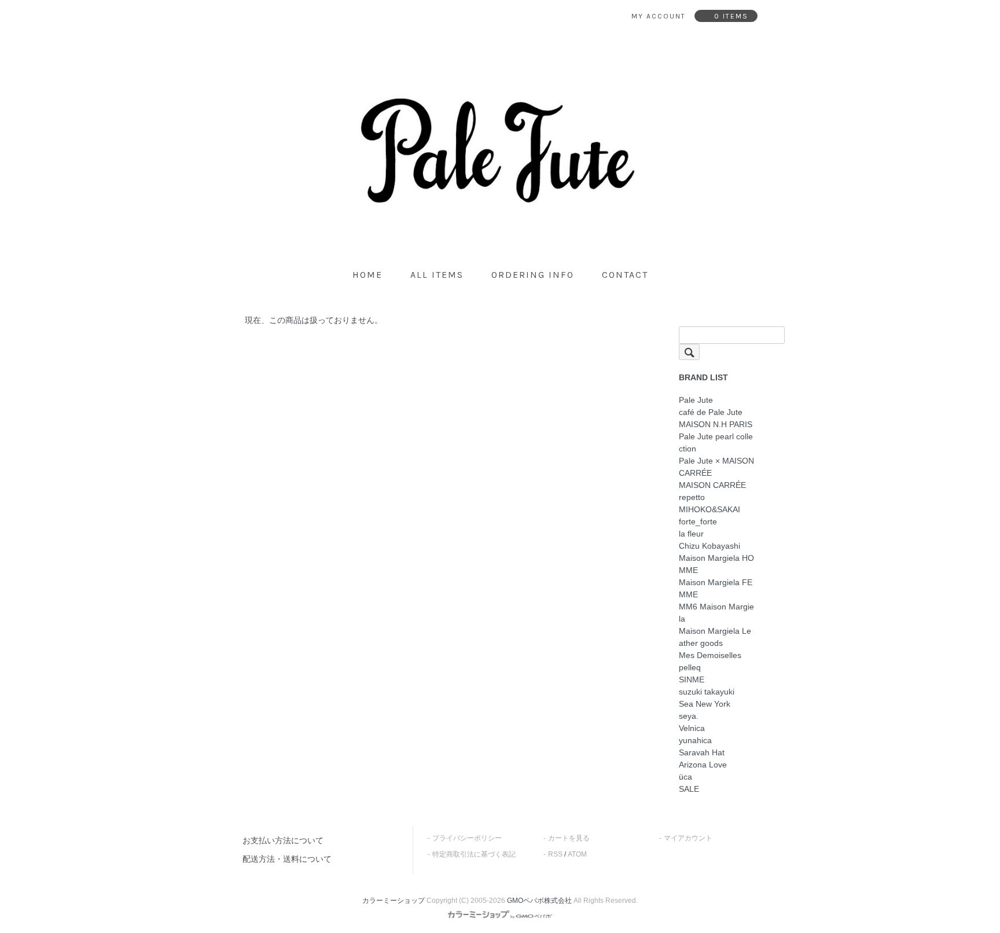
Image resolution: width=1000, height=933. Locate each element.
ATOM (577, 854)
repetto (692, 497)
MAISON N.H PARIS (715, 424)
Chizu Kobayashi (709, 545)
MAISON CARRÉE (712, 485)
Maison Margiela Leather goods (715, 637)
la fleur (691, 533)
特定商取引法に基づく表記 (474, 854)
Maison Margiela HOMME (716, 564)
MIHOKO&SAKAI (709, 509)
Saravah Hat (702, 752)
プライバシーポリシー (467, 838)
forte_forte (698, 521)
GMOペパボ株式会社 (539, 901)
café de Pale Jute (710, 412)
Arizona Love (703, 764)
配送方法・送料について (287, 859)
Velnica (692, 728)
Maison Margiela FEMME (715, 588)
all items (437, 274)
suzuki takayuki (706, 691)
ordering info (532, 274)
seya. (688, 716)
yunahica (695, 740)
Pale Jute (696, 400)
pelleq (690, 667)
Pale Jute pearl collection (716, 442)
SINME (691, 679)
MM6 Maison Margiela (716, 612)
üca (685, 776)
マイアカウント (688, 838)
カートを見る (569, 838)
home (367, 274)
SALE (689, 789)
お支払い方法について (282, 840)
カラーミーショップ (393, 901)
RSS (555, 854)
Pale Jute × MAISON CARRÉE (716, 466)
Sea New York (704, 703)
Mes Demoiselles (710, 655)
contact (625, 274)
